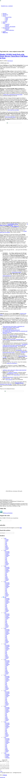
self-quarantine (19, 350)
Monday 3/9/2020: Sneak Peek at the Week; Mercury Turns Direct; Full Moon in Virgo (14, 56)
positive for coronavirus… (12, 363)
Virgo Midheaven (15, 226)
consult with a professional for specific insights (12, 94)
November (7, 552)
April (6, 545)
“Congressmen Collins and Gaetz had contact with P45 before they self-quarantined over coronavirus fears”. (15, 345)
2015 (5, 675)
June (6, 543)
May (6, 544)
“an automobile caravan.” (12, 224)
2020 (5, 597)
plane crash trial (9, 379)
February (7, 547)
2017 (5, 643)
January (6, 549)
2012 (5, 721)
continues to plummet (12, 372)
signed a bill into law (7, 275)
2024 (5, 538)
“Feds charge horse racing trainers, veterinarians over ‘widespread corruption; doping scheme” (13, 327)
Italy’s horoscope (13, 335)
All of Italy (5, 333)
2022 (5, 566)
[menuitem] (15, 13)
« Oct (1, 771)
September (7, 555)
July (6, 542)
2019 (5, 612)
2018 (5, 628)
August (6, 540)
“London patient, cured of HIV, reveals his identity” (13, 339)
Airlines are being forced (8, 377)
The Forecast (10, 60)
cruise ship (9, 328)
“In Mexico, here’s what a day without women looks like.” (15, 370)
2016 (5, 659)
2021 (5, 581)
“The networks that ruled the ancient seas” (11, 329)
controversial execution (16, 272)
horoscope (23, 352)
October (7, 539)
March (6, 546)
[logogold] (6, 5)
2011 (5, 737)
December (7, 551)
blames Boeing (17, 374)
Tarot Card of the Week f (10, 116)
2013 (5, 706)
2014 (5, 690)
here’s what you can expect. (13, 109)
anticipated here (10, 373)
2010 (5, 753)
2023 (5, 550)
